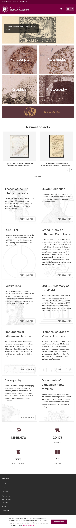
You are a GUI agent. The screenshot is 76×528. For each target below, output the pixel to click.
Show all (38, 176)
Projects (23, 2)
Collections (6, 2)
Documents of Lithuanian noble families (53, 385)
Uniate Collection (53, 189)
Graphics (19, 89)
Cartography (13, 380)
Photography (56, 89)
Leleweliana (13, 286)
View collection (27, 219)
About (15, 2)
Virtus (4, 506)
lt (68, 9)
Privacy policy (28, 525)
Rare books (57, 60)
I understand (59, 522)
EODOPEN (11, 230)
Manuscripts (19, 60)
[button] (35, 41)
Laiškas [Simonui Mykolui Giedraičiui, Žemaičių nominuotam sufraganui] (19, 164)
